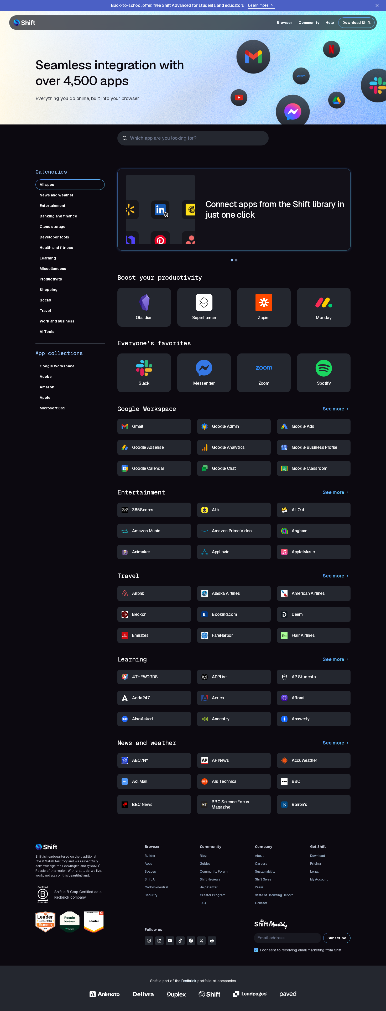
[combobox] (130, 138)
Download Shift (356, 22)
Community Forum (214, 871)
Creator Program (213, 895)
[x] (201, 940)
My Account (319, 879)
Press (259, 887)
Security (151, 895)
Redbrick (188, 980)
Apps (148, 864)
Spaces (150, 871)
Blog (203, 856)
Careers (261, 864)
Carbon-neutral (156, 887)
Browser (284, 22)
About (259, 856)
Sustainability (265, 871)
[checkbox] (256, 950)
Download (317, 856)
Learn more (258, 5)
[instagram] (149, 940)
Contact (261, 903)
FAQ (203, 903)
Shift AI (150, 879)
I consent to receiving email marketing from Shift (300, 950)
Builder (150, 856)
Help (330, 22)
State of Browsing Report (274, 895)
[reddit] (212, 940)
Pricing (315, 864)
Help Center (209, 887)
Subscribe (336, 938)
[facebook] (191, 940)
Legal (314, 871)
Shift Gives (263, 879)
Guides (205, 864)
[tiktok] (180, 940)
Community (309, 22)
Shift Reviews (210, 879)
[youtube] (170, 940)
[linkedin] (159, 940)
